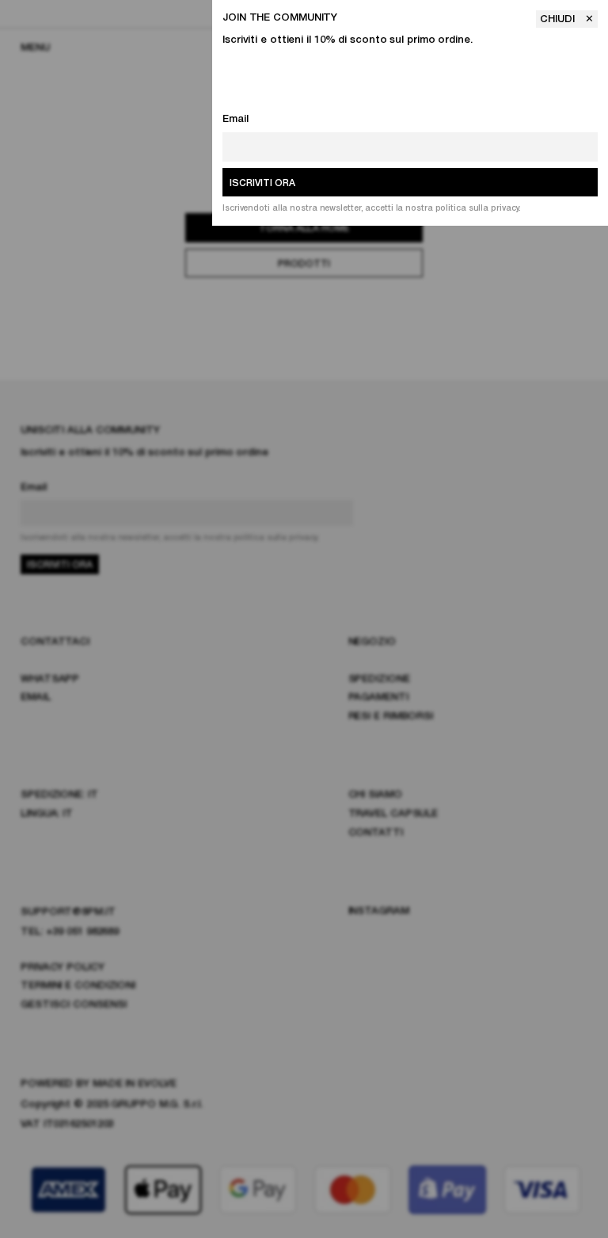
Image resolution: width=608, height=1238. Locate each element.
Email (235, 119)
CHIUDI (559, 19)
